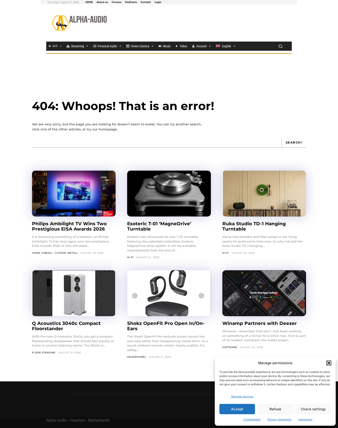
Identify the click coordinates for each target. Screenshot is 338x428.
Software (229, 347)
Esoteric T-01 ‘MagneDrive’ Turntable (159, 226)
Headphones (136, 356)
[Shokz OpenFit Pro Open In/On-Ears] (169, 293)
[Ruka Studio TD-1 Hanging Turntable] (264, 194)
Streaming (77, 46)
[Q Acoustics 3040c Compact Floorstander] (74, 293)
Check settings (313, 409)
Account (201, 46)
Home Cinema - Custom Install (55, 252)
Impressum (305, 419)
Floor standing (44, 352)
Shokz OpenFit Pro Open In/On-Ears (166, 326)
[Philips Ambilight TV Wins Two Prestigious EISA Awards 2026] (74, 194)
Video (183, 46)
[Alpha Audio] (79, 23)
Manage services (242, 396)
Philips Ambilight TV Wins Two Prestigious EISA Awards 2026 (69, 226)
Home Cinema (140, 46)
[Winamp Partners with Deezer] (264, 293)
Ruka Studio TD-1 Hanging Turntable (254, 226)
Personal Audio (107, 46)
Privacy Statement (279, 419)
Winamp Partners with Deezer (259, 323)
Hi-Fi (55, 46)
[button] (329, 363)
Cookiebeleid (251, 419)
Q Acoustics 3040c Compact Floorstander (66, 326)
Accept (237, 409)
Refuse (275, 409)
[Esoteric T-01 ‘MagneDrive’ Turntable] (169, 194)
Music (167, 46)
